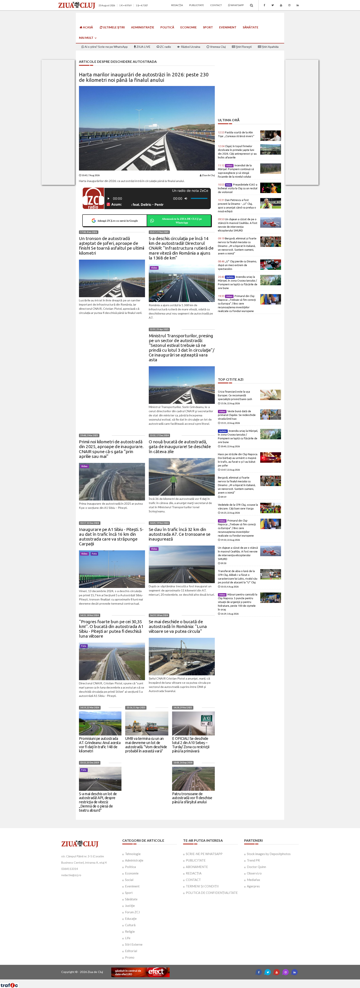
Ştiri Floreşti (243, 46)
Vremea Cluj (217, 46)
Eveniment (227, 27)
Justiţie (130, 905)
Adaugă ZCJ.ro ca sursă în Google (117, 220)
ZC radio (165, 46)
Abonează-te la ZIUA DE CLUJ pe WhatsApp (182, 220)
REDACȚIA (193, 873)
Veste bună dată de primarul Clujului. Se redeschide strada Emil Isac (237, 415)
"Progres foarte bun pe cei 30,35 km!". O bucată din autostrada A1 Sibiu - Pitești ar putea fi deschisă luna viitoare (111, 628)
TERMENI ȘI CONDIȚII (202, 886)
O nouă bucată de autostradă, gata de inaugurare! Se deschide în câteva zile (180, 446)
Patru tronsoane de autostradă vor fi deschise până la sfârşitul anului (192, 798)
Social (129, 880)
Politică (167, 27)
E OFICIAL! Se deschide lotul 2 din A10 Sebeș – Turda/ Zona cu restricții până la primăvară (190, 744)
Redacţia (177, 5)
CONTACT (193, 880)
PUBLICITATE (196, 860)
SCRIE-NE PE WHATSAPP (204, 854)
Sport (208, 27)
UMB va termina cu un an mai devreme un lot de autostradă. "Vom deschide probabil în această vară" (146, 744)
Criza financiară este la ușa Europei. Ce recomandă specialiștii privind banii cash (235, 395)
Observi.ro (254, 873)
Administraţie (142, 27)
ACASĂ (87, 27)
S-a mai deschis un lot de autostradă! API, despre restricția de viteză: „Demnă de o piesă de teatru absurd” (98, 802)
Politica (130, 867)
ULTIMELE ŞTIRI (113, 27)
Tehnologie (133, 854)
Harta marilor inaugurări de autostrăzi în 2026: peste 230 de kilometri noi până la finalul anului (144, 77)
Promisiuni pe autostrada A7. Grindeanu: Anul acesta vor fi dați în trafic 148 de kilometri (99, 744)
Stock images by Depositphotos (269, 854)
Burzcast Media (195, 981)
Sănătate (250, 27)
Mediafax (253, 880)
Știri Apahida (270, 46)
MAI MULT (86, 37)
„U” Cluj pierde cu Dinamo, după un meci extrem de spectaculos (237, 265)
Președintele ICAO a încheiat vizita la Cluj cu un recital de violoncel (238, 188)
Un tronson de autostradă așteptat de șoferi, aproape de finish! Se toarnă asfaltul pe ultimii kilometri (111, 245)
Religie (130, 931)
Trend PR (253, 860)
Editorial (131, 951)
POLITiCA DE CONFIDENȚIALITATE (212, 893)
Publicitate (196, 5)
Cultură (130, 925)
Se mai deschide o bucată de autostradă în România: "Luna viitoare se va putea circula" (178, 626)
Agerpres (253, 886)
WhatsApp (237, 5)
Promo (129, 957)
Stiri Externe (133, 944)
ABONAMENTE (197, 867)
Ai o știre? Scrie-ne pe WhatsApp (106, 46)
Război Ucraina (190, 46)
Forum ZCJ (132, 912)
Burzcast (177, 981)
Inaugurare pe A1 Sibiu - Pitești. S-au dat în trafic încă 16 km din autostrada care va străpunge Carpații (111, 536)
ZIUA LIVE (143, 46)
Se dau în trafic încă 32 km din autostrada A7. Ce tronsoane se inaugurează (179, 534)
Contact (216, 5)
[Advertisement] (249, 89)
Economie (188, 27)
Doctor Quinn (256, 867)
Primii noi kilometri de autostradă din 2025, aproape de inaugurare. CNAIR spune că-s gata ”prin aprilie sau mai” (111, 449)
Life (127, 938)
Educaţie (131, 918)
